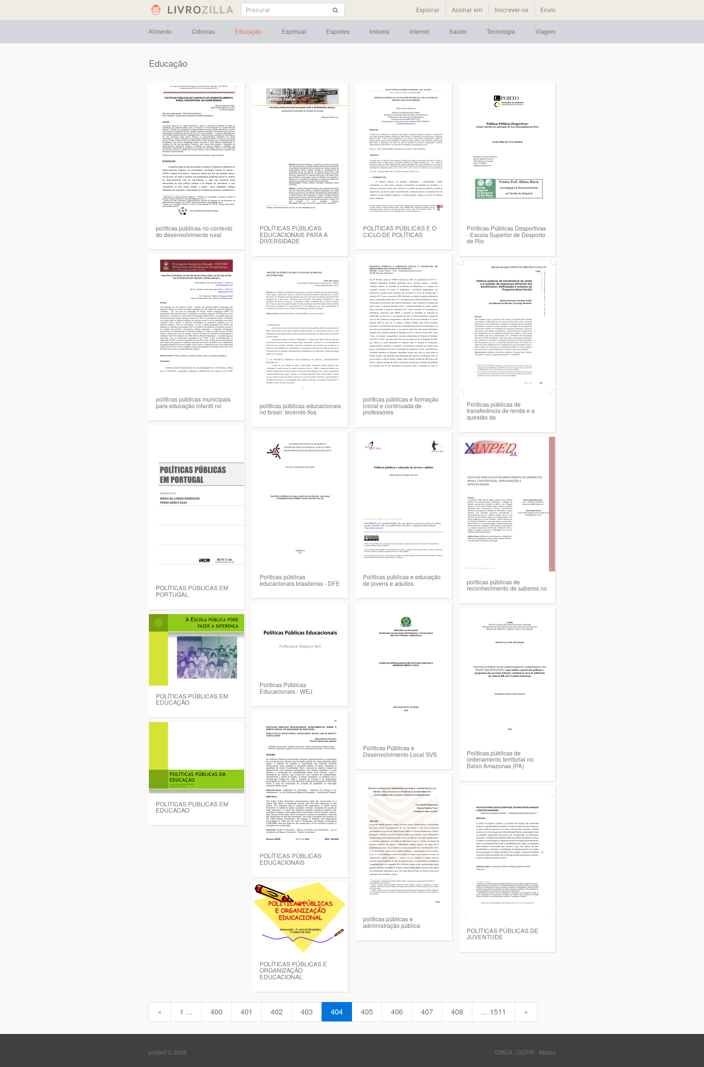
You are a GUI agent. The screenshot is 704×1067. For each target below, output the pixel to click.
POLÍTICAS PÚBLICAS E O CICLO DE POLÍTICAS (399, 231)
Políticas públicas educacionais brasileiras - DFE (300, 580)
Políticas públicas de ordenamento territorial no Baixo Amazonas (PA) (500, 759)
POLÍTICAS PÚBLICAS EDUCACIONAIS (291, 859)
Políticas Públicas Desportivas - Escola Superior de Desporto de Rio (506, 234)
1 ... (186, 1011)
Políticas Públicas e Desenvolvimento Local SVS (400, 751)
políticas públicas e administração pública (391, 922)
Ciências (203, 31)
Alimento (160, 31)
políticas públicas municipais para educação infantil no (193, 402)
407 (427, 1011)
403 (307, 1011)
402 (277, 1011)
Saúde (457, 31)
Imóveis (379, 31)
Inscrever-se (511, 10)
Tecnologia (501, 31)
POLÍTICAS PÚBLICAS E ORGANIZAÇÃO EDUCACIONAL (293, 970)
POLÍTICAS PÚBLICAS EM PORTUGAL (192, 591)
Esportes (337, 31)
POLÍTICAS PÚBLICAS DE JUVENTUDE (503, 933)
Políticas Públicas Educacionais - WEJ (286, 688)
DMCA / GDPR (515, 1052)
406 (397, 1011)
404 (337, 1011)
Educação (248, 31)
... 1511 (493, 1011)
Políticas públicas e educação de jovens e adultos (402, 580)
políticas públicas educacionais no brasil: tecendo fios (300, 409)
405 (367, 1011)
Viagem (545, 31)
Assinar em (467, 10)
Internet (419, 31)
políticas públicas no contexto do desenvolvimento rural (194, 231)
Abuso (547, 1052)
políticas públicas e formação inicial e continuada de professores (401, 405)
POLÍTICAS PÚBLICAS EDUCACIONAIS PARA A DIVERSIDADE (294, 234)
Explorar (428, 10)
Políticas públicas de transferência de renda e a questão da (501, 410)
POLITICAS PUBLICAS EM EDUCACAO (192, 807)
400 (216, 1011)
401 (247, 1011)
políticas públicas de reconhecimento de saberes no (507, 585)
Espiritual (294, 31)
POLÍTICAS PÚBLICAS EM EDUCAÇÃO (192, 699)
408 (457, 1011)
